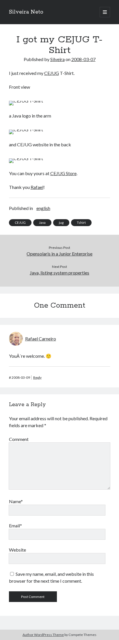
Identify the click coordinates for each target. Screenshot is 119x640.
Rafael (37, 187)
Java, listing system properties (59, 272)
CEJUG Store (63, 173)
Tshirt (81, 222)
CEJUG (51, 73)
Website (17, 549)
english (43, 208)
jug (61, 222)
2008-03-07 (83, 59)
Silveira (57, 59)
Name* (16, 501)
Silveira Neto (26, 12)
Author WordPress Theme (43, 635)
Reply (37, 377)
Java (42, 222)
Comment (19, 439)
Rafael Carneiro (40, 338)
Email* (15, 525)
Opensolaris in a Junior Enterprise (59, 253)
